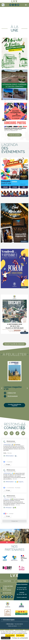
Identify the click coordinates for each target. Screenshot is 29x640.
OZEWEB (19, 626)
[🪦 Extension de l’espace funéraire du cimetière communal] (14, 84)
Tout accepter (10, 635)
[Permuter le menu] (26, 5)
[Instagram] (13, 5)
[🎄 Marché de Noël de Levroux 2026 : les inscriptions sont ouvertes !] (14, 53)
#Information (7, 444)
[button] (3, 5)
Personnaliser (6, 638)
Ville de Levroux (11, 441)
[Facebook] (10, 5)
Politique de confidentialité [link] (20, 638)
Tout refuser (20, 635)
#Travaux (6, 499)
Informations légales (8, 619)
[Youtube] (18, 5)
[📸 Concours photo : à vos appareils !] (14, 116)
